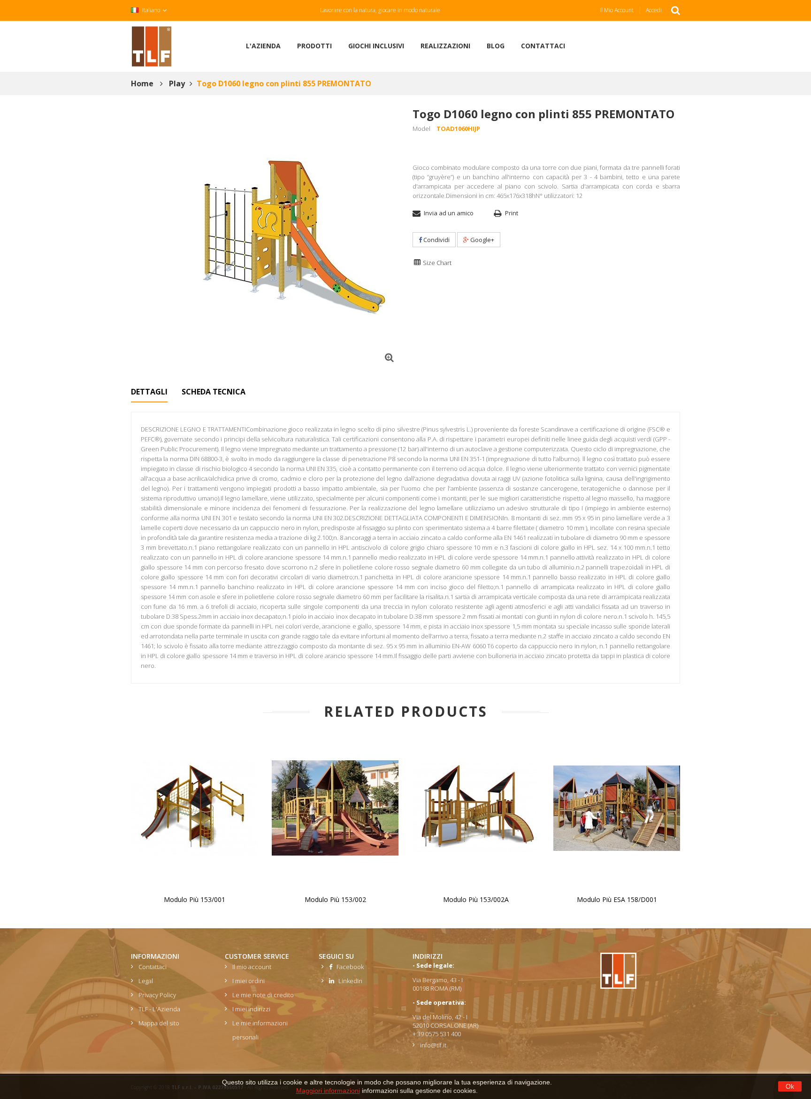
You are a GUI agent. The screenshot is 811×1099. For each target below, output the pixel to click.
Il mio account (617, 10)
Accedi (654, 10)
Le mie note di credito (263, 995)
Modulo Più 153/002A (476, 899)
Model (421, 128)
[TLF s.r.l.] (151, 45)
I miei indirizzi (251, 1009)
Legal (145, 981)
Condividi (436, 239)
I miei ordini (248, 981)
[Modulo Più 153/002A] (476, 807)
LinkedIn (348, 981)
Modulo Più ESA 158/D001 (617, 899)
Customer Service (257, 956)
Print (511, 213)
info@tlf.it (433, 1045)
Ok (790, 1086)
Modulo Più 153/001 (194, 899)
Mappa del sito (158, 1023)
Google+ (481, 239)
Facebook (348, 967)
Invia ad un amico (449, 213)
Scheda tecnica (213, 392)
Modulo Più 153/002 (335, 899)
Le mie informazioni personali (260, 1030)
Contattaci (152, 967)
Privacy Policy (157, 995)
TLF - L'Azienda (159, 1009)
